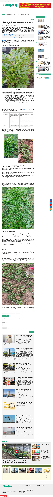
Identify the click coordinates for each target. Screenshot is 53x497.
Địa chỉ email (21, 318)
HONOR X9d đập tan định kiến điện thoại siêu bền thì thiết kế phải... (6, 476)
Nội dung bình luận (5, 322)
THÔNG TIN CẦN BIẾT (7, 466)
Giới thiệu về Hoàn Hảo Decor (9, 34)
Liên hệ (37, 486)
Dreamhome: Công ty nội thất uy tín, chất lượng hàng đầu (13, 37)
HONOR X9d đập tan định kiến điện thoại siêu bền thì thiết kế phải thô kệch (24, 337)
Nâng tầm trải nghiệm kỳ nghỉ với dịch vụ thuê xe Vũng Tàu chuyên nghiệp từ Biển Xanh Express (23, 365)
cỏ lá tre (25, 109)
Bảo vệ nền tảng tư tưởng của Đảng (24, 14)
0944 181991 (26, 255)
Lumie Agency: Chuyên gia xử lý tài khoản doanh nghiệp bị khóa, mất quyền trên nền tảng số (24, 404)
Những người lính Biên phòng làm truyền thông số (45, 445)
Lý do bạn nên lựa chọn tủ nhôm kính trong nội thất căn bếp (14, 35)
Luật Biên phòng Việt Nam (10, 14)
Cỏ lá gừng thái (5, 40)
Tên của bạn (4, 318)
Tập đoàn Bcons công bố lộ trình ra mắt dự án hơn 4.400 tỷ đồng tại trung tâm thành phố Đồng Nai (24, 391)
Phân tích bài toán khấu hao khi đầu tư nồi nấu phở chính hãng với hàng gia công (24, 429)
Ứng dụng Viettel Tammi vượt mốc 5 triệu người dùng (30, 476)
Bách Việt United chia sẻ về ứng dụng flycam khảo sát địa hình (23, 416)
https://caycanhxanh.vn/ (6, 181)
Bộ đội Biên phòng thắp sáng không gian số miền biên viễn (45, 457)
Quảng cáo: (40, 485)
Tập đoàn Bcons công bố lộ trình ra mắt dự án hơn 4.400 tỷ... (38, 476)
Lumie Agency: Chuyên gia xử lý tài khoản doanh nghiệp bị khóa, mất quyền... (46, 476)
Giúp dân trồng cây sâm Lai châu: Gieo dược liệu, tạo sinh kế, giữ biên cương (15, 462)
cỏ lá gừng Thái (5, 313)
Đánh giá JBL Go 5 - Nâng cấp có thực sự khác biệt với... (47, 27)
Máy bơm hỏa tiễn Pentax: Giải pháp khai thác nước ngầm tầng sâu (24, 349)
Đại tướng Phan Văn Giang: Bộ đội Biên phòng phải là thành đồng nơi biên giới (45, 452)
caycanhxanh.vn (5, 257)
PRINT (32, 19)
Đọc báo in (38, 74)
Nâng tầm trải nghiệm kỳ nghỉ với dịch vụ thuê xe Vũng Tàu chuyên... (22, 476)
